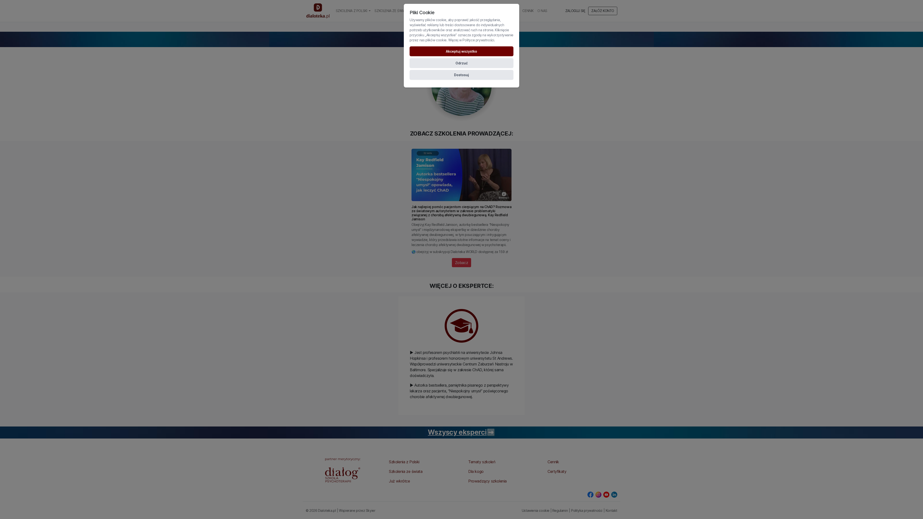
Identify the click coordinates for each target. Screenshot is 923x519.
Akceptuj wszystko (461, 51)
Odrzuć (461, 63)
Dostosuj (461, 75)
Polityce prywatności (478, 40)
